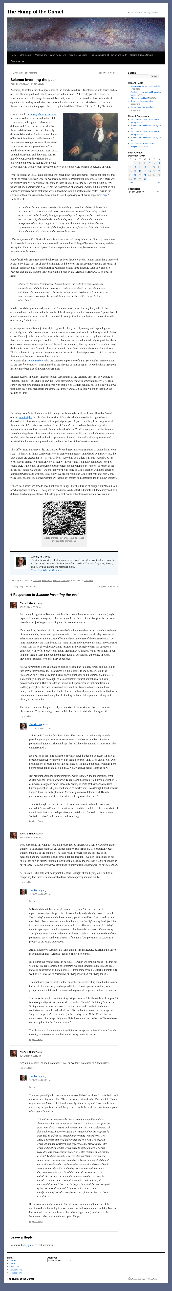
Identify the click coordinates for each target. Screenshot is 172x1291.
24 (145, 174)
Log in (12, 1263)
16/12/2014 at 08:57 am (40, 894)
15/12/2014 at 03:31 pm (30, 607)
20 (159, 170)
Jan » (159, 182)
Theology (65, 580)
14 (130, 170)
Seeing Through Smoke (141, 54)
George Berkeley (36, 360)
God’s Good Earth (78, 54)
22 (135, 174)
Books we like (17, 61)
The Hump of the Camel (35, 11)
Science (56, 580)
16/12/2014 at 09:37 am (40, 1079)
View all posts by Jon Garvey (46, 570)
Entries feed (14, 1266)
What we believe (58, 54)
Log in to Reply (27, 716)
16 (140, 170)
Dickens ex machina (139, 98)
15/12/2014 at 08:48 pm (30, 837)
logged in (29, 1245)
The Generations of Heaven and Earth (108, 54)
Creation (37, 580)
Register (13, 1260)
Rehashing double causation (142, 101)
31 (145, 179)
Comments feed (16, 1269)
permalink (88, 580)
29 (135, 179)
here (105, 195)
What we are (41, 54)
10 (145, 166)
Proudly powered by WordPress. (144, 1278)
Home (13, 54)
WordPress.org (16, 1272)
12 (154, 166)
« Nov (130, 182)
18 (149, 170)
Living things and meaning (23, 72)
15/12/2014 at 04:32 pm (40, 728)
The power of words (107, 72)
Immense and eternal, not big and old (145, 85)
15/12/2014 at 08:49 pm (30, 1055)
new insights (25, 417)
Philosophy (47, 580)
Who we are (25, 54)
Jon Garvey (39, 83)
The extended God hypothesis (142, 107)
